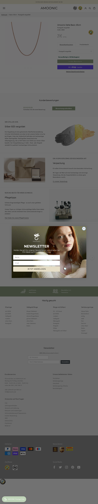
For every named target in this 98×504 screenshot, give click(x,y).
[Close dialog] (84, 228)
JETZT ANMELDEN (36, 269)
